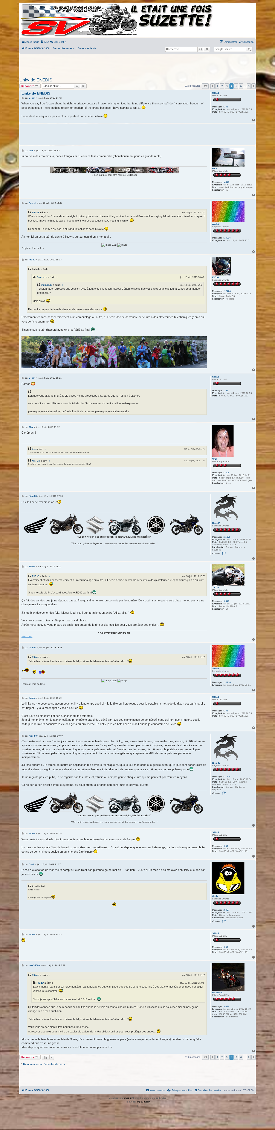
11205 (227, 537)
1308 (226, 472)
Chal (214, 459)
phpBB (127, 1098)
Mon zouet (26, 636)
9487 (226, 910)
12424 (227, 291)
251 (226, 107)
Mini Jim (36, 461)
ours (214, 168)
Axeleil (216, 224)
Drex (34, 449)
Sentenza (42, 277)
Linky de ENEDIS (35, 80)
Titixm (215, 587)
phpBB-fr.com (143, 1102)
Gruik (215, 896)
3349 (226, 601)
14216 (227, 238)
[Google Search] (249, 49)
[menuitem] (44, 41)
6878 (226, 1006)
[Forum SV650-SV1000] (38, 20)
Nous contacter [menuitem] (158, 1090)
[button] (205, 86)
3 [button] (227, 86)
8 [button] (248, 86)
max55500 (46, 285)
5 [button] (236, 86)
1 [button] (217, 86)
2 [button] (222, 86)
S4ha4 (215, 93)
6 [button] (241, 86)
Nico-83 (216, 523)
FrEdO (215, 277)
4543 (226, 182)
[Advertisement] (137, 64)
